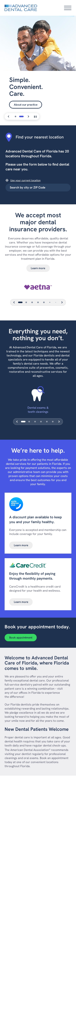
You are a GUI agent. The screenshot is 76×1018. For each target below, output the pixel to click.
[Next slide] (28, 116)
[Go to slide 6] (50, 302)
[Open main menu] (67, 8)
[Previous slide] (8, 116)
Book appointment (20, 637)
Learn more (38, 268)
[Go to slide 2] (21, 116)
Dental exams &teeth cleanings (38, 410)
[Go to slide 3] (32, 302)
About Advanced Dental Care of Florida (38, 97)
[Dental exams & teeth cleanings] (38, 393)
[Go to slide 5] (44, 302)
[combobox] (38, 187)
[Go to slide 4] (38, 302)
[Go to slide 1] (15, 116)
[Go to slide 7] (55, 302)
